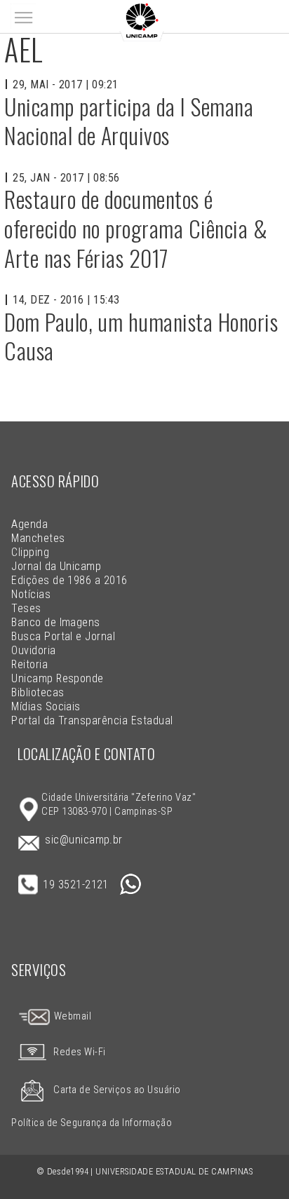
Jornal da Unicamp (56, 566)
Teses (26, 608)
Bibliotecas (37, 692)
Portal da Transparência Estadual (92, 720)
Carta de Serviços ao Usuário (116, 1090)
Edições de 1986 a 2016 (69, 580)
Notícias (31, 594)
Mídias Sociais (46, 706)
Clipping (30, 552)
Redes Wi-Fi (79, 1052)
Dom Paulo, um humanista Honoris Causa (141, 336)
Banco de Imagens (55, 622)
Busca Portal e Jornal (63, 636)
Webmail (71, 1016)
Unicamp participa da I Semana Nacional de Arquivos (128, 121)
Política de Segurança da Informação (91, 1123)
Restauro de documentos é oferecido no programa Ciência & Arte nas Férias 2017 (135, 227)
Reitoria (29, 664)
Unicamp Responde (57, 678)
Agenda (29, 524)
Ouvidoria (33, 650)
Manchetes (38, 538)
